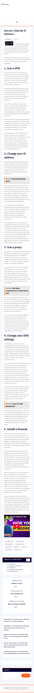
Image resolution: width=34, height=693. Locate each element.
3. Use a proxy (11, 567)
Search (7, 670)
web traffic (16, 547)
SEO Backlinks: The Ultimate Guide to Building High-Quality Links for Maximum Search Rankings (16, 628)
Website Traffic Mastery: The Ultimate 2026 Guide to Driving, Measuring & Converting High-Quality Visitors (15, 645)
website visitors (18, 549)
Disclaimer (10, 689)
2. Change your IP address (15, 566)
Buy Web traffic (19, 541)
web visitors (24, 547)
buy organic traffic (9, 541)
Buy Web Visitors (9, 544)
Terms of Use (22, 689)
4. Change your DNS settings (15, 569)
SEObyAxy (7, 39)
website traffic (8, 549)
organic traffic (8, 547)
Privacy (16, 689)
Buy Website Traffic (20, 544)
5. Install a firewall (12, 571)
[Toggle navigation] (17, 22)
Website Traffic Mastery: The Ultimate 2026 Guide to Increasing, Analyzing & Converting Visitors (16, 636)
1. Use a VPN (11, 564)
